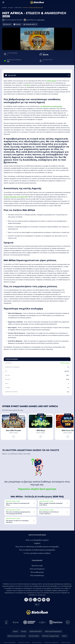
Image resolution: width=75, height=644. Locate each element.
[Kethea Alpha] (42, 622)
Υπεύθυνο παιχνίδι (65, 642)
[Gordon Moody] (29, 622)
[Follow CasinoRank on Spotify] (44, 599)
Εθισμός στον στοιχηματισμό (51, 642)
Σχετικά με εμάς (37, 566)
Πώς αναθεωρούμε (37, 572)
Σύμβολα (37, 543)
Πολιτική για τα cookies (23, 642)
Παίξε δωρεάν (37, 39)
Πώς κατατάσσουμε (37, 575)
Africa (28, 85)
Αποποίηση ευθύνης (37, 642)
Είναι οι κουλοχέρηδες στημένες (37, 540)
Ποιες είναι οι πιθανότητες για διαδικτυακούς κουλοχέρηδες (37, 547)
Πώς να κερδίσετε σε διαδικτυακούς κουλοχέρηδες (37, 550)
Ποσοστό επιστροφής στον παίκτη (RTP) (16, 197)
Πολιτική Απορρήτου (37, 569)
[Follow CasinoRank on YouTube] (39, 599)
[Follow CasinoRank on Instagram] (30, 599)
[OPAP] (16, 622)
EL (36, 604)
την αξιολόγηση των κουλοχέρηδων (51, 106)
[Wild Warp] (40, 427)
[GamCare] (56, 622)
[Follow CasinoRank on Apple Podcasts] (48, 599)
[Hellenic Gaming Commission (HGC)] (6, 622)
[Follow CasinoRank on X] (35, 599)
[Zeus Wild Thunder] (13, 427)
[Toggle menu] (3, 2)
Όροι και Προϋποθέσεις (10, 642)
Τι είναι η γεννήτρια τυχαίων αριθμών (37, 553)
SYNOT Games (51, 81)
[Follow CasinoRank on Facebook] (26, 599)
